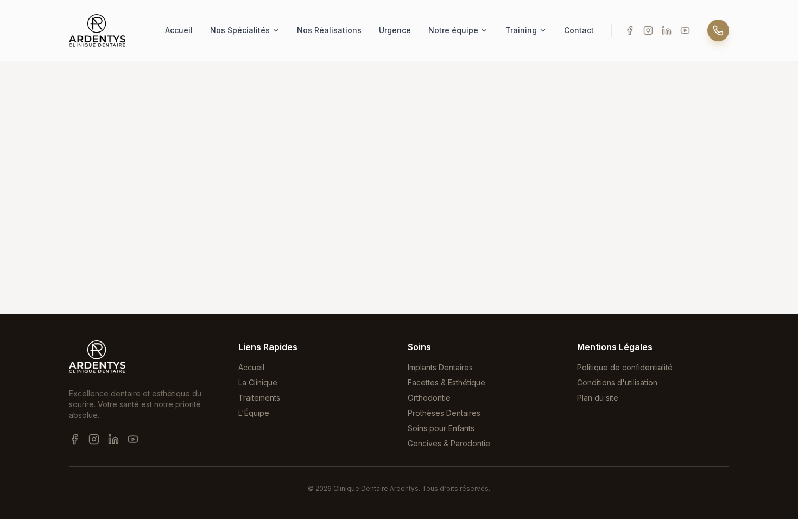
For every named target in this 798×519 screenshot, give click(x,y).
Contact (579, 30)
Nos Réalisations (329, 30)
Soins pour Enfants (441, 428)
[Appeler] (718, 30)
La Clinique (257, 382)
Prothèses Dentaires (444, 412)
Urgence (395, 30)
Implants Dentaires (440, 367)
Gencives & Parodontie (449, 443)
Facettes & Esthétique (446, 382)
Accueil (179, 30)
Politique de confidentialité (625, 367)
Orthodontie (429, 397)
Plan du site (597, 397)
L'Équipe (253, 412)
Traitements (259, 397)
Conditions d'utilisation (617, 382)
